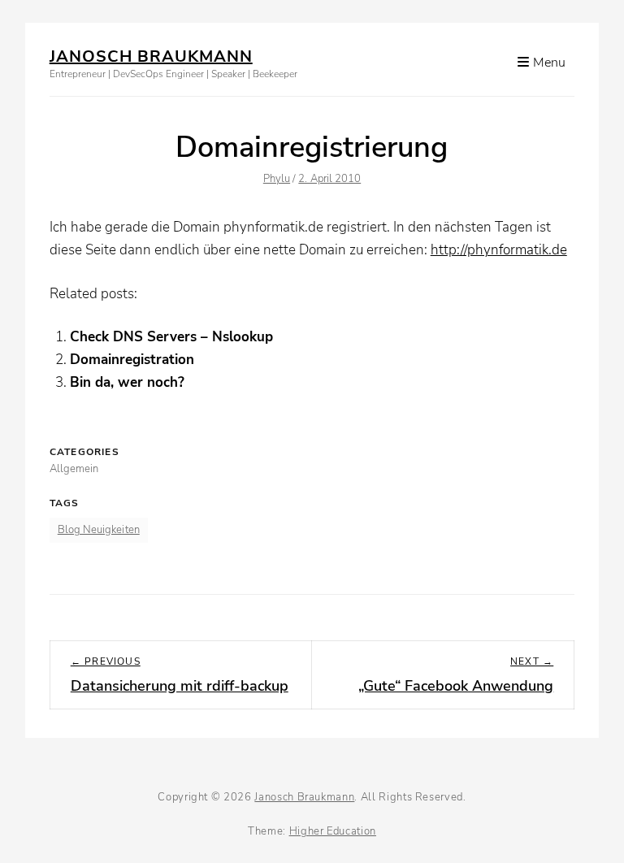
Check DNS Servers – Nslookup (171, 336)
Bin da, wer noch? (127, 382)
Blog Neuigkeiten (99, 530)
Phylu (276, 178)
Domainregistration (132, 359)
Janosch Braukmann (151, 56)
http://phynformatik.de (499, 250)
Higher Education (332, 831)
